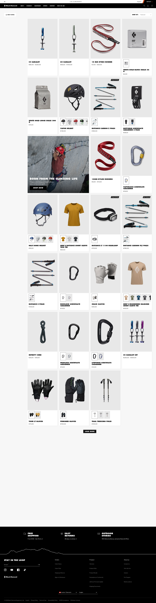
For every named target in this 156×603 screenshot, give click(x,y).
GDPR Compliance (64, 600)
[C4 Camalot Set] (137, 332)
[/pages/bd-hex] (4, 1)
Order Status (58, 564)
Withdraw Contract (75, 600)
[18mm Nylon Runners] (105, 156)
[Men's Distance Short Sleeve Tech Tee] (74, 214)
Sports (45, 5)
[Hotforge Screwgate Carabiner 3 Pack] (137, 97)
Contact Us (127, 564)
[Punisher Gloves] (74, 390)
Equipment (37, 5)
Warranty (91, 564)
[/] (10, 5)
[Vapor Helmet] (74, 97)
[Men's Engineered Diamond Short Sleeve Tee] (137, 273)
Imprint (27, 600)
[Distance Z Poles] (43, 273)
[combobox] (68, 592)
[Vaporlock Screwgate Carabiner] (137, 156)
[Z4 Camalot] (74, 39)
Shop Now (38, 188)
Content (52, 5)
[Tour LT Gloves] (43, 390)
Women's (29, 5)
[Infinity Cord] (43, 332)
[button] (22, 5)
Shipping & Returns (60, 573)
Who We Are (61, 5)
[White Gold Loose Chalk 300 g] (43, 97)
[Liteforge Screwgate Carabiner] (105, 332)
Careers (126, 573)
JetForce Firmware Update (96, 582)
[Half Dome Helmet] (43, 214)
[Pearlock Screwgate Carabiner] (74, 332)
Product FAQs (93, 568)
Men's (22, 5)
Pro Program (127, 577)
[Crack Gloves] (105, 273)
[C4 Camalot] (43, 39)
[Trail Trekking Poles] (105, 390)
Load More (90, 431)
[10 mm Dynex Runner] (105, 39)
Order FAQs (58, 568)
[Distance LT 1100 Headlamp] (105, 214)
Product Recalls (93, 573)
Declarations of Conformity (96, 577)
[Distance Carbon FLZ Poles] (137, 214)
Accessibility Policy (53, 600)
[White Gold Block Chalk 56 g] (137, 39)
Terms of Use (42, 600)
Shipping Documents (94, 586)
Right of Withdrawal (60, 577)
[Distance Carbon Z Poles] (105, 97)
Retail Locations (128, 582)
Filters (10, 15)
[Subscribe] (39, 565)
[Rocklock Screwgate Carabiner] (74, 273)
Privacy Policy (34, 600)
